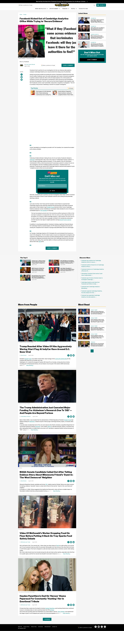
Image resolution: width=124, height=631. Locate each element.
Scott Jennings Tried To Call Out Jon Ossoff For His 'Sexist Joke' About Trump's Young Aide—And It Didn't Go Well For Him (97, 322)
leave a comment (68, 65)
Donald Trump (28, 358)
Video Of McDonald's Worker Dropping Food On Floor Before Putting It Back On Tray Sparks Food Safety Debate (46, 536)
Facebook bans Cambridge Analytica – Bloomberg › (90, 287)
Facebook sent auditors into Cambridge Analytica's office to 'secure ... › (91, 261)
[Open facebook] (96, 627)
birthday (52, 610)
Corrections (40, 626)
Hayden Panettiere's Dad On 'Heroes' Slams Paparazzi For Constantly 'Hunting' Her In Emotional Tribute (43, 599)
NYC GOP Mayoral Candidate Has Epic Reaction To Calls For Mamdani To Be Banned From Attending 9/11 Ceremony (67, 262)
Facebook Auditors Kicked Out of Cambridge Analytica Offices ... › (92, 265)
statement (32, 159)
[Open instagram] (105, 627)
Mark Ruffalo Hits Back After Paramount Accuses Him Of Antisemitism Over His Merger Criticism (60, 1)
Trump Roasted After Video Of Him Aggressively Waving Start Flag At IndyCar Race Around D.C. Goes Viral (46, 349)
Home (21, 14)
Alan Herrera (23, 355)
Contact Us (54, 626)
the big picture (83, 8)
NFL (47, 484)
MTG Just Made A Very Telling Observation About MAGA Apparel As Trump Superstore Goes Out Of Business (97, 329)
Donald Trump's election (65, 219)
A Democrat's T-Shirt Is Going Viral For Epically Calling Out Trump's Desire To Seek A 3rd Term (38, 262)
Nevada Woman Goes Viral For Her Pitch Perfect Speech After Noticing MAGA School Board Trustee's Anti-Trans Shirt (38, 278)
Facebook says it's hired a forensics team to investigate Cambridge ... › (92, 278)
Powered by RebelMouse (101, 628)
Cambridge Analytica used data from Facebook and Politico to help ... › (90, 283)
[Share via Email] (22, 80)
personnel (37, 426)
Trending (64, 8)
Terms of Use (33, 626)
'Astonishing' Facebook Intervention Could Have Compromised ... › (91, 274)
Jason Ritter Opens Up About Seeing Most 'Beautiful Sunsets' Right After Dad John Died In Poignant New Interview (98, 22)
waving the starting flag (61, 358)
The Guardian (43, 210)
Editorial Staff (47, 626)
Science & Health (95, 34)
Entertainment (54, 8)
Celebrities (93, 18)
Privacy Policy (26, 626)
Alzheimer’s (32, 421)
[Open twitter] (99, 627)
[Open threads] (102, 627)
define (49, 426)
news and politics (40, 8)
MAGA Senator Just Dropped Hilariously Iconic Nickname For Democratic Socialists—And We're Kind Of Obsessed (97, 345)
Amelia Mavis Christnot (26, 416)
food (58, 545)
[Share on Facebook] (22, 74)
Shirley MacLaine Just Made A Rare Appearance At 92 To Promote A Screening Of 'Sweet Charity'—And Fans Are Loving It (97, 30)
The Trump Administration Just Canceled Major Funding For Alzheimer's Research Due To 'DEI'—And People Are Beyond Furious (46, 410)
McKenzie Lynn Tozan (25, 542)
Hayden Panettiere (50, 608)
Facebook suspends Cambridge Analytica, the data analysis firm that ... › (91, 291)
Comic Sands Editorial (30, 64)
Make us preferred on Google (26, 5)
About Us (20, 626)
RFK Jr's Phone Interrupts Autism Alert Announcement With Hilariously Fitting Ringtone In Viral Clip (97, 37)
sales (40, 241)
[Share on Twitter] (22, 77)
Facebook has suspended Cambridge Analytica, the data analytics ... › (90, 296)
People (73, 8)
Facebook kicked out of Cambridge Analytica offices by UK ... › (92, 270)
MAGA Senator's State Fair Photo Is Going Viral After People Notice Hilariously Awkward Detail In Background (39, 270)
